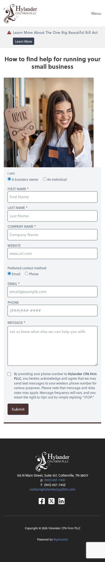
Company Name (20, 226)
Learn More (23, 41)
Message (15, 322)
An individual (56, 179)
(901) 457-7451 (54, 479)
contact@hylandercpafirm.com (52, 489)
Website (14, 245)
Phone (33, 273)
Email (16, 273)
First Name (17, 189)
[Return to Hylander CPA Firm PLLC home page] (20, 13)
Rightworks (61, 539)
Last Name (16, 207)
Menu (96, 13)
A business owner (25, 179)
